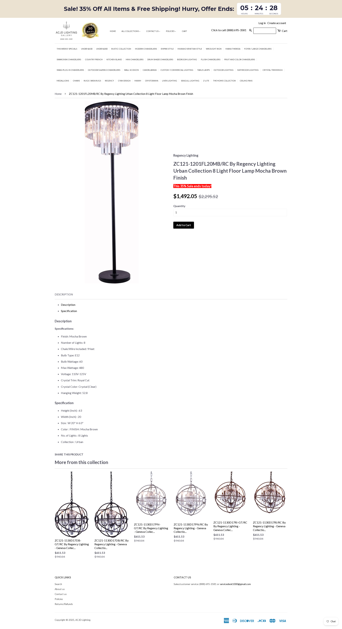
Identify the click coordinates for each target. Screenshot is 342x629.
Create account (276, 23)
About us (60, 589)
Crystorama (151, 80)
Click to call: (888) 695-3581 (228, 30)
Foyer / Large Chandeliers (257, 49)
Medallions (63, 80)
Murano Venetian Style (190, 49)
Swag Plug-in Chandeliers (70, 70)
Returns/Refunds (64, 604)
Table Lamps (203, 70)
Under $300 (101, 49)
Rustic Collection (121, 49)
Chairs (76, 80)
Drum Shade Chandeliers (160, 59)
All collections (130, 31)
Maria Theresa (233, 49)
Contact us (152, 31)
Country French (94, 59)
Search (58, 584)
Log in (262, 23)
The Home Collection (224, 80)
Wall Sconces (131, 70)
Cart (184, 31)
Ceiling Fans (246, 80)
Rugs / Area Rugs (92, 80)
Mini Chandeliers (134, 59)
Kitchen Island (114, 59)
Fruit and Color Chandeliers (239, 59)
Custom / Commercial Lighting (176, 70)
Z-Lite (206, 80)
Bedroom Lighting (187, 59)
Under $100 (86, 49)
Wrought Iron (214, 49)
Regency (109, 80)
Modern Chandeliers (146, 49)
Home (113, 31)
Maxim (137, 80)
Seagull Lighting (190, 80)
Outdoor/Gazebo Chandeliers (104, 70)
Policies (170, 31)
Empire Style (167, 49)
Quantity (179, 206)
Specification (69, 311)
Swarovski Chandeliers (69, 59)
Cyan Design (124, 80)
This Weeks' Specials (67, 49)
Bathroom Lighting (248, 70)
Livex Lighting (169, 80)
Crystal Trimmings (273, 70)
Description (64, 294)
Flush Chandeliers (210, 59)
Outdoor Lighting (224, 70)
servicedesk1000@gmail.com (235, 584)
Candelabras (150, 70)
